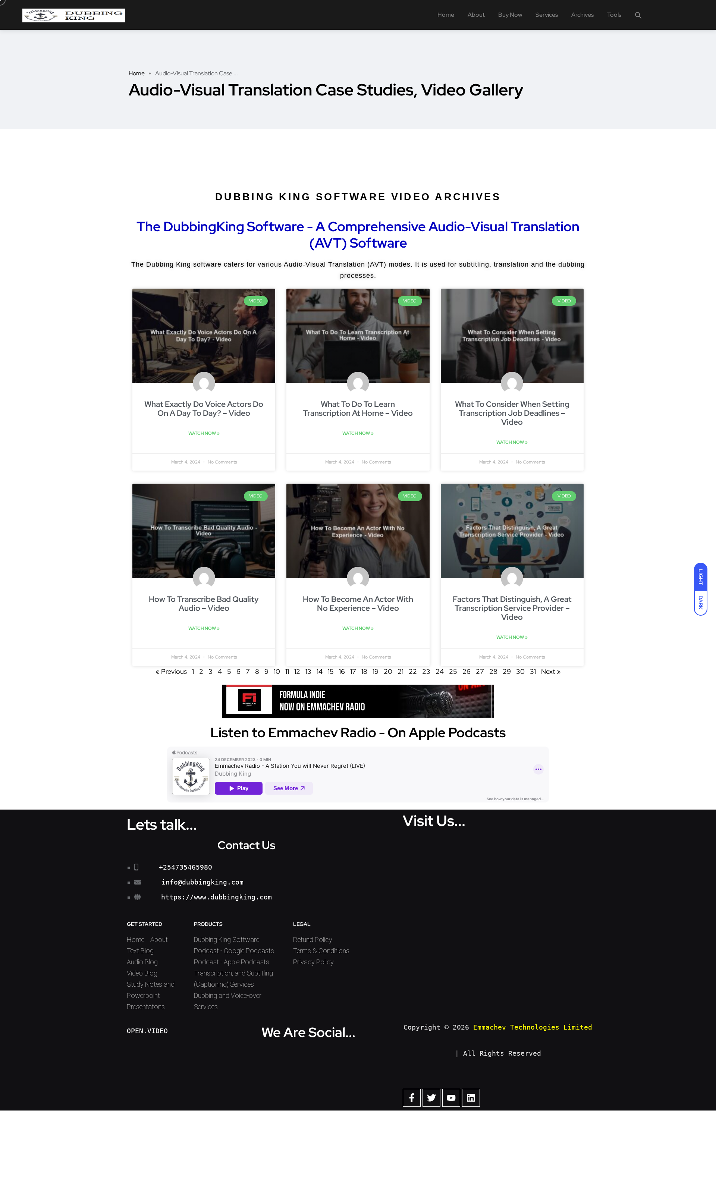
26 (466, 671)
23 (426, 671)
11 (287, 671)
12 (297, 671)
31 (533, 671)
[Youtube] (451, 1098)
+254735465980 (185, 867)
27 (480, 671)
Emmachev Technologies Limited (532, 1027)
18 (364, 671)
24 (440, 671)
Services (547, 15)
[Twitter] (431, 1098)
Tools (614, 15)
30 (520, 671)
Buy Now (510, 15)
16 (342, 671)
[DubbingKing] (73, 14)
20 (388, 671)
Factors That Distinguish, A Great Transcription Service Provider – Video (512, 608)
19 (376, 671)
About (476, 15)
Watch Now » (204, 433)
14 (320, 671)
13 (308, 671)
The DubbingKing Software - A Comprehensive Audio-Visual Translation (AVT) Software (358, 234)
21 (400, 671)
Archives (582, 15)
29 (507, 671)
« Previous (171, 671)
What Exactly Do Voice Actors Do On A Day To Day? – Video (203, 408)
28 (493, 671)
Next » (551, 671)
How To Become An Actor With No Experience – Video (358, 603)
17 (353, 671)
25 (453, 671)
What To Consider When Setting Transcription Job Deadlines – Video (512, 413)
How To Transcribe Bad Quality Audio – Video (204, 603)
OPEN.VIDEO (147, 1031)
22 (413, 671)
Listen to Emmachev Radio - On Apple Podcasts (358, 732)
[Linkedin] (471, 1098)
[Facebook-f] (412, 1098)
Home (445, 15)
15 (331, 671)
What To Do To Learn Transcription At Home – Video (358, 408)
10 (277, 671)
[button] (638, 15)
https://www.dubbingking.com (216, 897)
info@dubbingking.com (202, 882)
